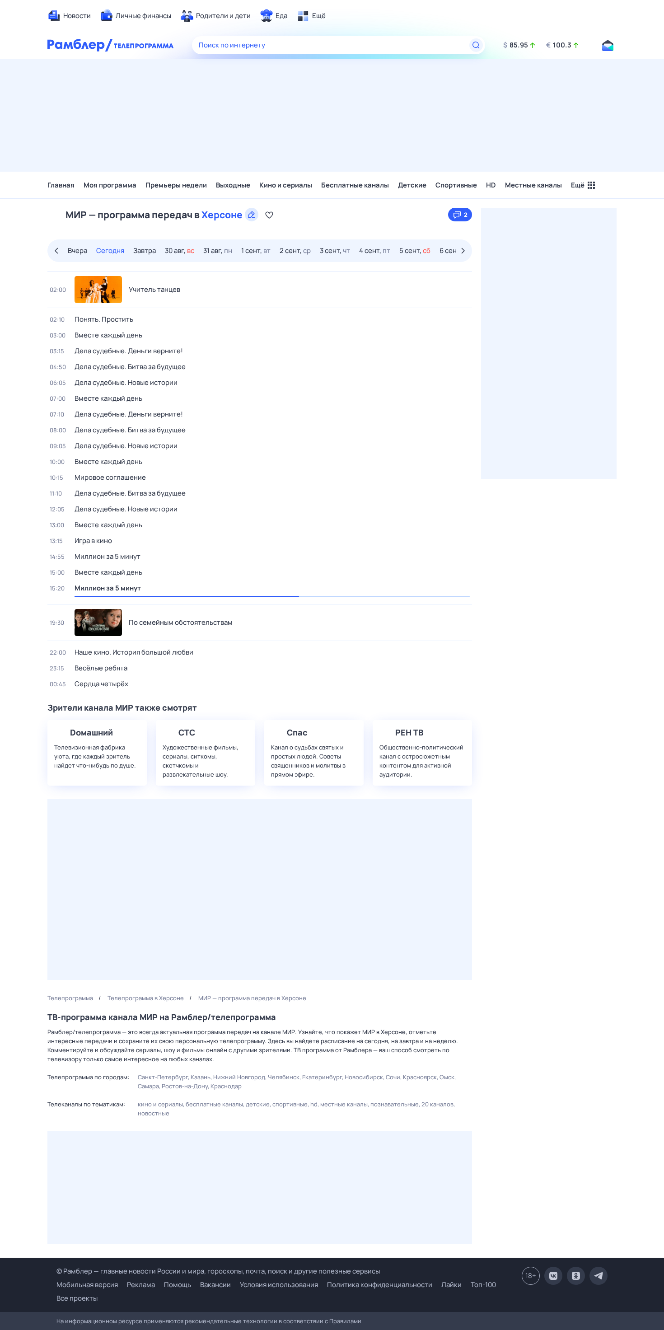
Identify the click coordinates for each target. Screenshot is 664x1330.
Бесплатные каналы (355, 185)
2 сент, (295, 250)
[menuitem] (69, 16)
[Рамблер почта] (608, 45)
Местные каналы (533, 185)
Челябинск (283, 1077)
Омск (447, 1077)
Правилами (345, 1321)
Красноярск (420, 1077)
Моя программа (110, 185)
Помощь (177, 1284)
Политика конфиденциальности (379, 1284)
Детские (412, 185)
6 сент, (455, 250)
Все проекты (77, 1298)
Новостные (153, 1113)
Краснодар (226, 1086)
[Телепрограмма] (144, 45)
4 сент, (374, 250)
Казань (200, 1077)
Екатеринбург (322, 1077)
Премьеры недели (176, 185)
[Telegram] (598, 1276)
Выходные (233, 185)
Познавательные (394, 1104)
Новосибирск (364, 1077)
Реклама (141, 1284)
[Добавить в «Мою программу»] (269, 214)
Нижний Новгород (239, 1077)
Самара (148, 1086)
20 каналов (437, 1104)
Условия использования (279, 1284)
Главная (61, 185)
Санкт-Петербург (163, 1077)
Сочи (393, 1077)
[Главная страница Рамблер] (80, 45)
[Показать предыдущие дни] (55, 250)
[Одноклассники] (576, 1276)
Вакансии (215, 1284)
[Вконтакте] (553, 1276)
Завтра (144, 250)
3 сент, (335, 250)
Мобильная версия (87, 1284)
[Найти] (476, 45)
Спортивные (456, 185)
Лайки (451, 1284)
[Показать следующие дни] (464, 250)
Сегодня (110, 250)
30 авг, (179, 250)
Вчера (77, 250)
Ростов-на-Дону (185, 1086)
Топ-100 (483, 1284)
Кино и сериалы (285, 185)
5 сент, (414, 250)
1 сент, (256, 250)
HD (491, 185)
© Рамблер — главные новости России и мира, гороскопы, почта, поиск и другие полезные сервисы (218, 1271)
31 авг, (217, 250)
